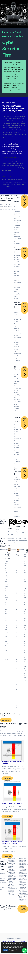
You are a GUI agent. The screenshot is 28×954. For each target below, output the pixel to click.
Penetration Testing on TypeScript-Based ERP (12, 762)
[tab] (11, 862)
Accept (5, 950)
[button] (24, 201)
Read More (7, 778)
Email (2, 914)
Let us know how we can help (9, 927)
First (19, 918)
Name (2, 916)
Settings (12, 950)
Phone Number (4, 923)
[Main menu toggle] (25, 3)
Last (19, 920)
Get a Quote (3, 932)
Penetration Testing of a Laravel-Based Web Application (12, 842)
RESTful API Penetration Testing (11, 803)
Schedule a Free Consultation (18, 941)
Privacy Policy (5, 941)
